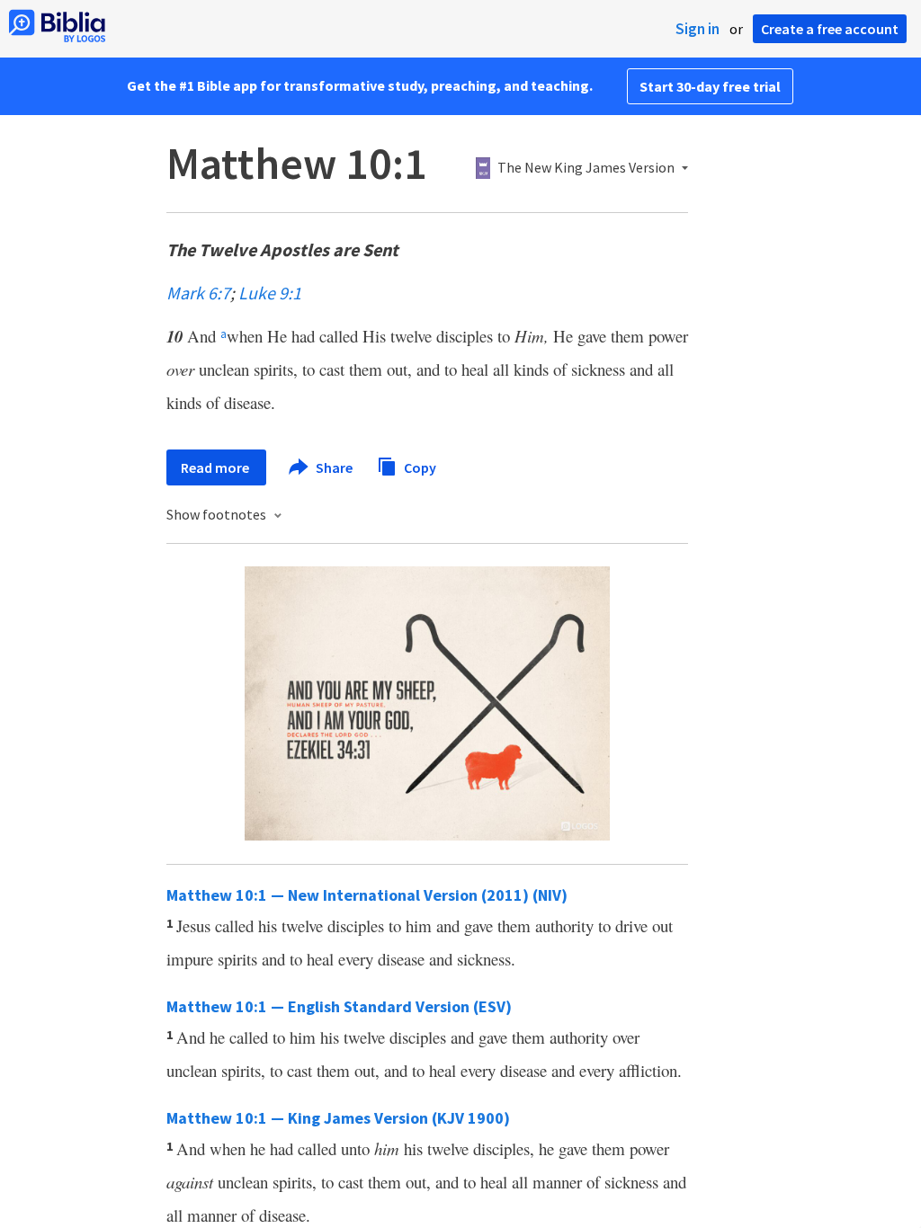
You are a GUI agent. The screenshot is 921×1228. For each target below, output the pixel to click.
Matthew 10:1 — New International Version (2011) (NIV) (367, 895)
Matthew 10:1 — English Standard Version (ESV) (339, 1006)
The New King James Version (586, 168)
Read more (216, 467)
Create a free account (830, 29)
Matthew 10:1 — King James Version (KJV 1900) (338, 1118)
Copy (418, 466)
